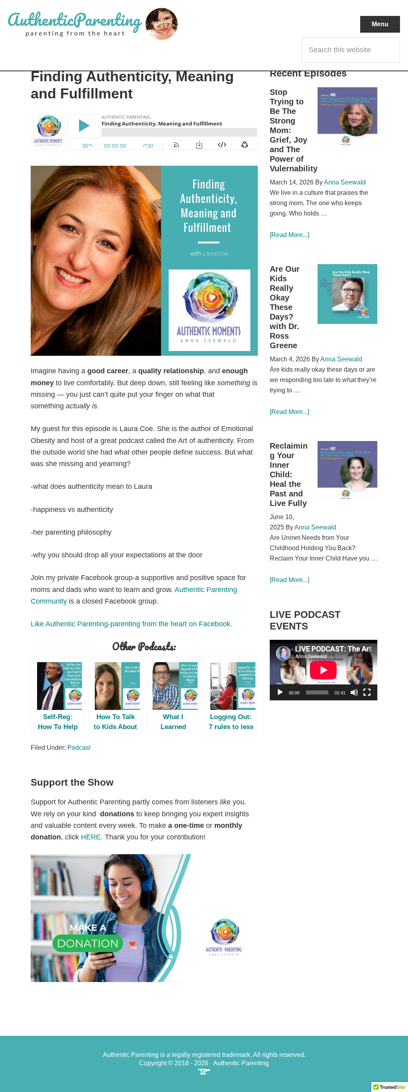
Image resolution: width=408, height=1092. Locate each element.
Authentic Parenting (106, 24)
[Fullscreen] (367, 692)
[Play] (280, 692)
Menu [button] (380, 24)
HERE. (92, 837)
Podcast (78, 747)
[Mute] (354, 692)
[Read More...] (289, 234)
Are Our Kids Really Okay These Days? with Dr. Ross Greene (285, 307)
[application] (323, 670)
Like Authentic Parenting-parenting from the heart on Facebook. (132, 624)
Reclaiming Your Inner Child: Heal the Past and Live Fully (289, 474)
